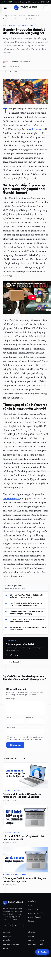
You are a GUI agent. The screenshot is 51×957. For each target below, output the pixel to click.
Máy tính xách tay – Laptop (14, 875)
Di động (31, 921)
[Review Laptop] (13, 902)
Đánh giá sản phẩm (36, 913)
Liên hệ (31, 936)
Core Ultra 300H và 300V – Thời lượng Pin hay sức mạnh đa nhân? (27, 620)
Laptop (31, 905)
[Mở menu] (5, 7)
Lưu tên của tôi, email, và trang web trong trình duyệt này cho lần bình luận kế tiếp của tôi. (27, 738)
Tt (21, 925)
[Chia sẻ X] (10, 71)
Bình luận (11, 699)
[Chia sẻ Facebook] (5, 71)
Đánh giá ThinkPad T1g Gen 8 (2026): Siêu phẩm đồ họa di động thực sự (27, 596)
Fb (5, 925)
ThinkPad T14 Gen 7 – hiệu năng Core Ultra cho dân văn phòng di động (27, 612)
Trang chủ (6, 16)
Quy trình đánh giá (35, 944)
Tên (8, 718)
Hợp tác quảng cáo (36, 940)
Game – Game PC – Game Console (25, 16)
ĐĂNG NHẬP (45, 2)
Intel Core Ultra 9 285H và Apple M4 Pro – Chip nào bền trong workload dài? (27, 604)
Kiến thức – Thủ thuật (11, 944)
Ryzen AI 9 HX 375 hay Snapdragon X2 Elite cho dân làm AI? (28, 628)
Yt (16, 925)
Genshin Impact (12, 662)
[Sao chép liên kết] (16, 71)
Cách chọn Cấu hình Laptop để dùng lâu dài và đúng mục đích (24, 880)
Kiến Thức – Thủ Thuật (12, 790)
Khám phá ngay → (13, 655)
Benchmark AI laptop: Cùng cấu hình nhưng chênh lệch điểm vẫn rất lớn (22, 795)
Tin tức (5, 948)
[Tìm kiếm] (45, 7)
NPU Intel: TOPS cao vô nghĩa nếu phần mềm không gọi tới (24, 837)
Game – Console (35, 917)
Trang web (10, 727)
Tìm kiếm (6, 940)
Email (29, 718)
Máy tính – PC (33, 909)
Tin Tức (33, 25)
